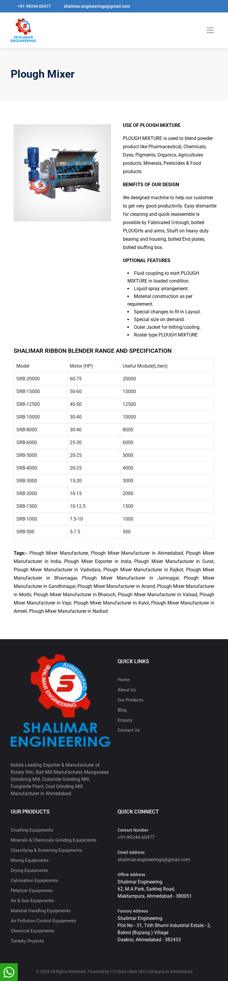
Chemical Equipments (32, 931)
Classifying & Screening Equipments (46, 850)
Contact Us (129, 730)
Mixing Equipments (30, 860)
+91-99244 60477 (136, 837)
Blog (122, 710)
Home (124, 679)
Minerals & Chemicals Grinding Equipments (53, 840)
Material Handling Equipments (41, 910)
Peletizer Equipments (32, 890)
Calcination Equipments (34, 880)
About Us (127, 690)
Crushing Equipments (32, 830)
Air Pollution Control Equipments (43, 920)
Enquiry (125, 720)
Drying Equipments (29, 870)
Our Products (130, 700)
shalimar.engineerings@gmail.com (154, 859)
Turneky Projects (27, 941)
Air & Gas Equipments (32, 900)
